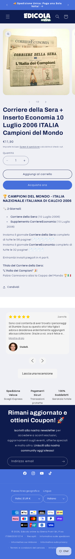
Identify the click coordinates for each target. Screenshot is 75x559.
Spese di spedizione (30, 147)
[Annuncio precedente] (7, 5)
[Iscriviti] (63, 461)
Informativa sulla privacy (53, 542)
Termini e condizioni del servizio (27, 548)
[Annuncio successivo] (68, 5)
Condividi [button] (13, 287)
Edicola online (28, 532)
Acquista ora (37, 185)
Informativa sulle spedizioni (55, 536)
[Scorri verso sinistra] (29, 102)
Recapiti (31, 536)
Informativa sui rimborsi (24, 542)
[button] (7, 17)
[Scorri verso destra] (46, 102)
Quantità (8, 153)
